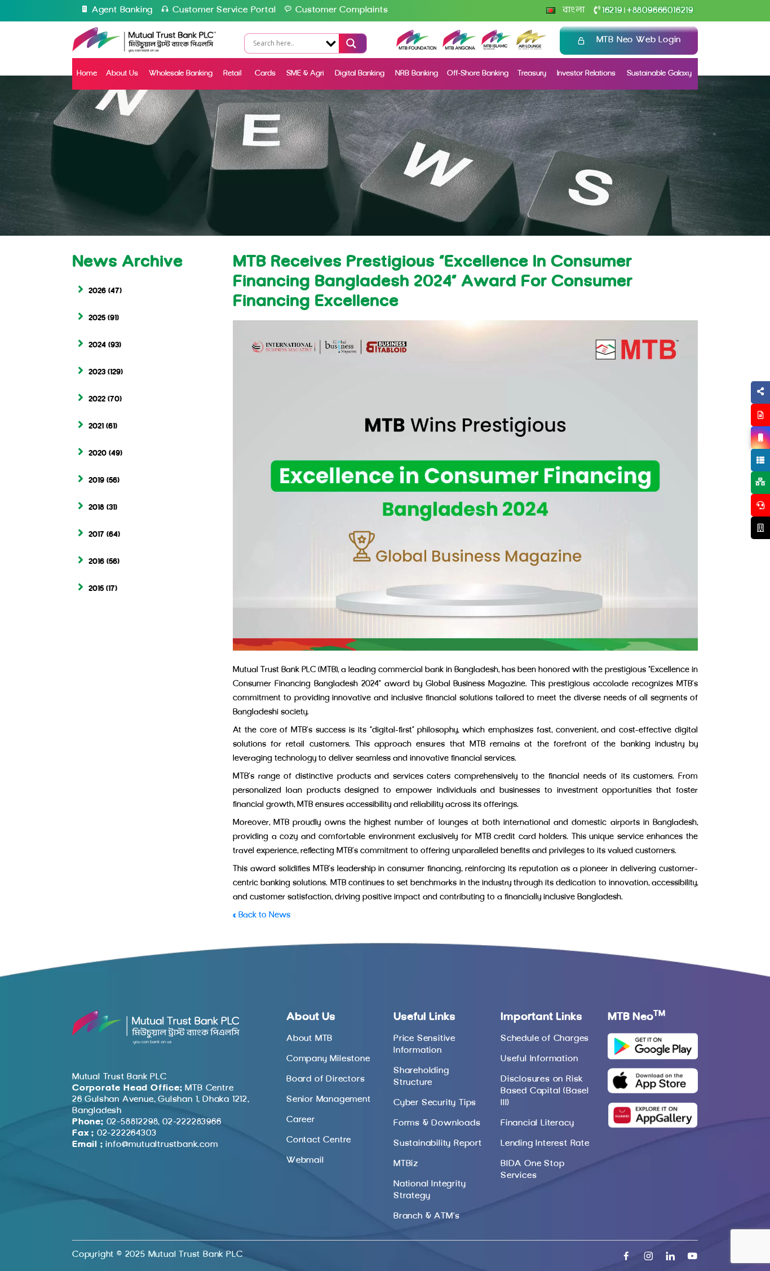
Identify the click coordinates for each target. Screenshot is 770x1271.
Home (87, 73)
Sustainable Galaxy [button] (659, 73)
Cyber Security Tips (434, 1102)
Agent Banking (122, 10)
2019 (96, 480)
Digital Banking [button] (359, 73)
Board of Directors (325, 1079)
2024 (97, 345)
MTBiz (405, 1163)
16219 (612, 10)
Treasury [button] (531, 73)
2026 (97, 291)
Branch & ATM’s (426, 1216)
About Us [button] (122, 73)
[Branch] (760, 528)
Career (300, 1119)
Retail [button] (233, 73)
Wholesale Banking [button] (181, 73)
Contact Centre (318, 1140)
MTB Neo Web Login (639, 40)
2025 (96, 318)
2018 (96, 508)
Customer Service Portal (224, 10)
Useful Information (539, 1058)
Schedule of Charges (545, 1038)
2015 (96, 589)
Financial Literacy (537, 1123)
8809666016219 (660, 10)
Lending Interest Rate (545, 1143)
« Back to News (261, 915)
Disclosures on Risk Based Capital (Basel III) (545, 1091)
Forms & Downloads (437, 1123)
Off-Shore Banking (477, 73)
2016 (96, 562)
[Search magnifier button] (350, 43)
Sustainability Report (437, 1143)
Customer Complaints (341, 10)
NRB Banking (416, 73)
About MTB (309, 1038)
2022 (96, 399)
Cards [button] (265, 73)
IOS (734, 451)
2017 (96, 535)
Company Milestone (328, 1058)
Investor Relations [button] (586, 73)
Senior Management (328, 1099)
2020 (97, 453)
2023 (96, 372)
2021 (96, 426)
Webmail (305, 1160)
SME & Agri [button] (305, 73)
